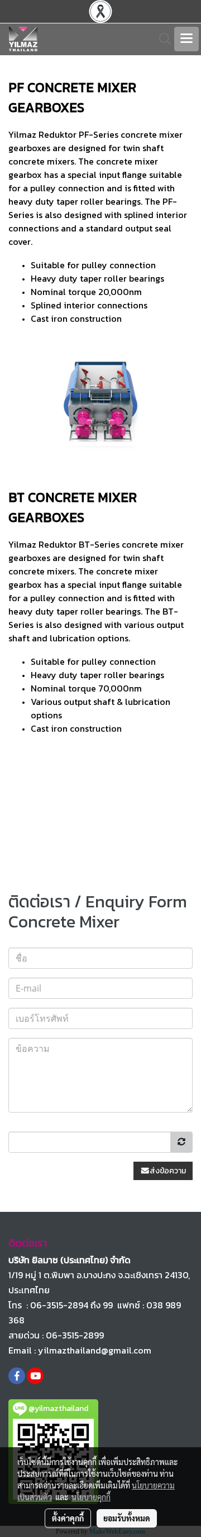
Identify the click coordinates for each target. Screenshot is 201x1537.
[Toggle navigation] (186, 39)
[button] (161, 39)
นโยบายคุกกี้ (91, 1497)
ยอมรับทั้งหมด (126, 1518)
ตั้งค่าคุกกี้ (68, 1518)
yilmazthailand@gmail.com (94, 1350)
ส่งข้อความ (168, 1171)
